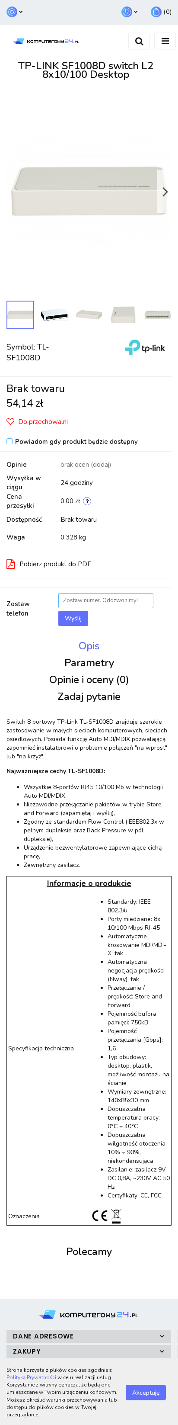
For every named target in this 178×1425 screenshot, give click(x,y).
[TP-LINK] (145, 347)
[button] (161, 12)
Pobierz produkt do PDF (55, 564)
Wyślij (73, 618)
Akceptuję (145, 1393)
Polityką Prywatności (31, 1377)
